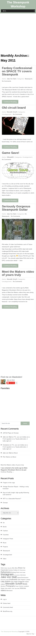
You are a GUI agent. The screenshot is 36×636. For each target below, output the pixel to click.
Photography (10, 586)
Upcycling (17, 588)
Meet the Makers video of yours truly (18, 273)
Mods (24, 584)
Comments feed (8, 607)
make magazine (19, 581)
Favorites (6, 534)
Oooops (16, 433)
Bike (13, 568)
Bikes (16, 568)
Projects (5, 546)
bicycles (10, 568)
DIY (19, 570)
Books (5, 526)
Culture (15, 570)
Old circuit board (14, 107)
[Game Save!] (18, 171)
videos (3, 590)
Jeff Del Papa (7, 433)
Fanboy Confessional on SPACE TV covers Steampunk (17, 71)
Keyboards (13, 579)
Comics (10, 570)
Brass (20, 568)
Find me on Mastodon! (11, 377)
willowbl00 (10, 157)
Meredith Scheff (12, 112)
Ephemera (6, 572)
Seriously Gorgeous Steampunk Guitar (16, 208)
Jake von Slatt (11, 79)
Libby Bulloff (5, 582)
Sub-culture (8, 588)
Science (21, 586)
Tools (13, 588)
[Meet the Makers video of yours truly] (1, 463)
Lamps (28, 579)
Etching (13, 572)
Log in (5, 599)
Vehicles (23, 588)
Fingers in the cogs (9, 482)
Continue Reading (10, 102)
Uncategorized (7, 554)
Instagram (7, 574)
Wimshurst (9, 590)
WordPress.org (7, 611)
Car (24, 568)
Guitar (23, 572)
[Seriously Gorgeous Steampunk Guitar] (18, 230)
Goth (21, 572)
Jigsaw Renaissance (22, 577)
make (12, 581)
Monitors (3, 586)
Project (17, 586)
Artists (5, 568)
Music (4, 542)
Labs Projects (22, 579)
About (16, 453)
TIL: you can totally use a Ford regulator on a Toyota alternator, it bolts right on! (16, 439)
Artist (2, 568)
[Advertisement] (18, 33)
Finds (17, 572)
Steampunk (28, 79)
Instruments (17, 575)
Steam (2, 588)
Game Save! (10, 152)
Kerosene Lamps (5, 579)
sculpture (26, 586)
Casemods (4, 570)
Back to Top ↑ (31, 634)
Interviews (23, 575)
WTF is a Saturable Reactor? (12, 498)
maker (27, 581)
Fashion (5, 530)
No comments (6, 81)
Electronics (23, 570)
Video (4, 558)
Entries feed (6, 603)
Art (25, 214)
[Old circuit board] (18, 126)
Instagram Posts (8, 538)
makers (3, 584)
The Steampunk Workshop (9, 631)
